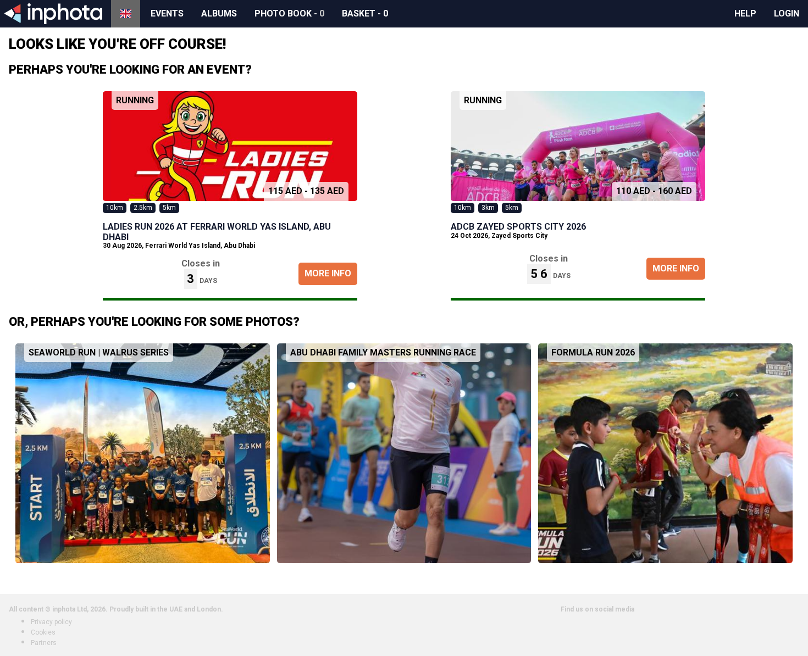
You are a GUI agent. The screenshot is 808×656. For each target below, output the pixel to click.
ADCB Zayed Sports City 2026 (518, 226)
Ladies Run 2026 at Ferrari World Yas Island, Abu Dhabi (217, 231)
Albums (219, 13)
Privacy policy (51, 622)
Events (167, 13)
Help (745, 13)
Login (786, 13)
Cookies (43, 632)
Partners (44, 643)
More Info (328, 273)
